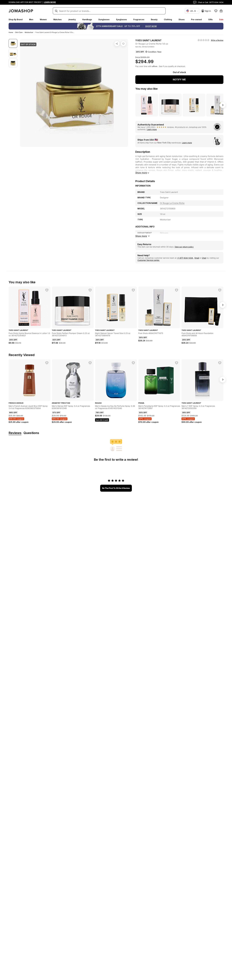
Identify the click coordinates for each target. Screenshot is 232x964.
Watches (57, 19)
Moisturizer (29, 32)
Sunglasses (104, 19)
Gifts (210, 19)
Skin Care (19, 32)
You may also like (146, 88)
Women (43, 19)
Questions (31, 433)
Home (11, 32)
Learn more (152, 129)
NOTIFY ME (179, 79)
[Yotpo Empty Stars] (203, 40)
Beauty (154, 19)
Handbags (87, 19)
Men (31, 19)
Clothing (168, 19)
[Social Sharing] (116, 43)
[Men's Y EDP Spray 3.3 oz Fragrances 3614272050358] (219, 362)
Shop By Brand (16, 19)
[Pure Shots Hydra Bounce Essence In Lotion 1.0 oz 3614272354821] (46, 290)
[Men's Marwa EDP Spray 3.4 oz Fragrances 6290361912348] (90, 362)
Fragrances (138, 19)
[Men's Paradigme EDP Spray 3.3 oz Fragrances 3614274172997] (176, 362)
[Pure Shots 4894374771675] (176, 290)
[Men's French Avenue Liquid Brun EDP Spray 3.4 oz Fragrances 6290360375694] (46, 362)
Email (197, 258)
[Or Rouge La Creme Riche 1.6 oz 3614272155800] (123, 43)
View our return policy (184, 247)
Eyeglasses (121, 19)
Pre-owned (196, 19)
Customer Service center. (148, 260)
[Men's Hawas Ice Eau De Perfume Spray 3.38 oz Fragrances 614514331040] (133, 362)
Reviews (15, 433)
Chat (204, 258)
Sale (221, 19)
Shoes (182, 19)
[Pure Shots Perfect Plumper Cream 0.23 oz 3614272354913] (90, 290)
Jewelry (72, 19)
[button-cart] (221, 10)
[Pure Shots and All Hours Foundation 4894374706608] (219, 290)
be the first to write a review (116, 488)
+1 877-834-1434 (185, 258)
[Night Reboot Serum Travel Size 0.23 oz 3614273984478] (133, 290)
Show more (141, 172)
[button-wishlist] (216, 10)
